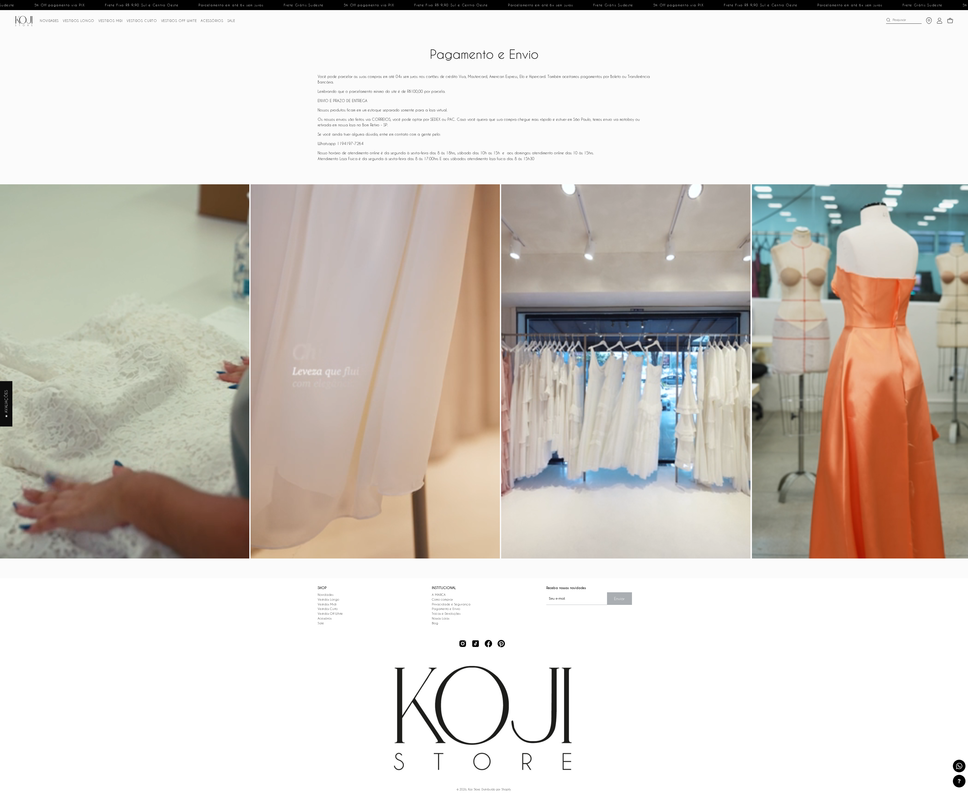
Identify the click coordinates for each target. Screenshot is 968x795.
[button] (49, 20)
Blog (435, 623)
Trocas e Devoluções (446, 613)
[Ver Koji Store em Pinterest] (501, 643)
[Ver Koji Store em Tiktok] (475, 643)
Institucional (444, 588)
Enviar (619, 598)
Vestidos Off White (330, 613)
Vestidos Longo (328, 599)
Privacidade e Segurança (451, 604)
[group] (484, 371)
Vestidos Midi (327, 604)
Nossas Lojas (440, 618)
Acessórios (324, 618)
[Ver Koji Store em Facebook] (488, 643)
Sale (321, 623)
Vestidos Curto (328, 608)
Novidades (325, 594)
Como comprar (442, 599)
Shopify (506, 789)
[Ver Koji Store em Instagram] (462, 643)
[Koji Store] (25, 20)
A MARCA (439, 594)
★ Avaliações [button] (6, 403)
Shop (322, 588)
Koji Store (474, 789)
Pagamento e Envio (446, 608)
